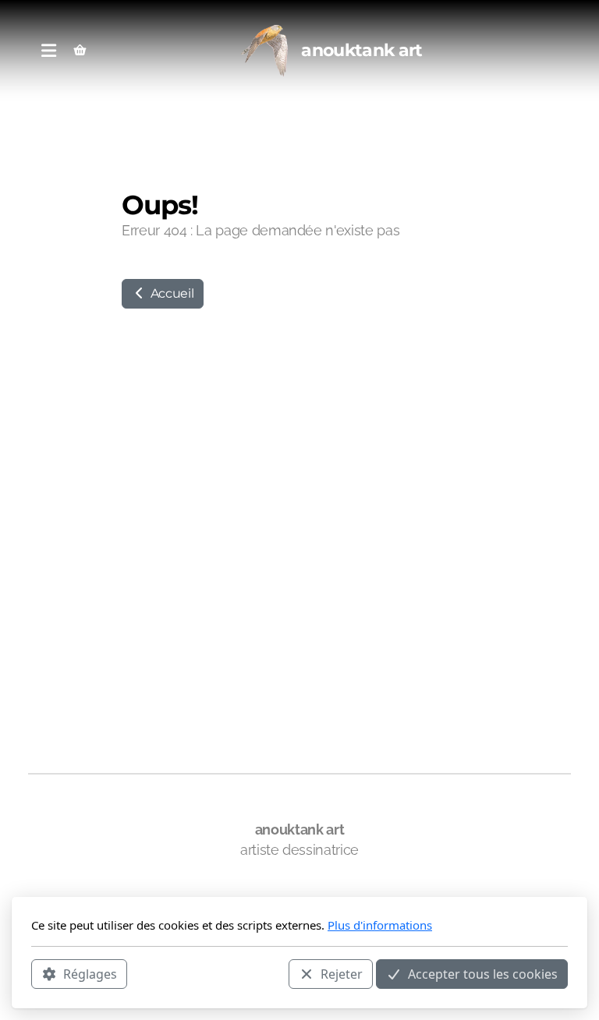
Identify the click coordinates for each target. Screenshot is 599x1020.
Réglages (90, 974)
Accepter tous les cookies (483, 974)
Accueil (170, 293)
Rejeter (342, 974)
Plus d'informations (380, 925)
